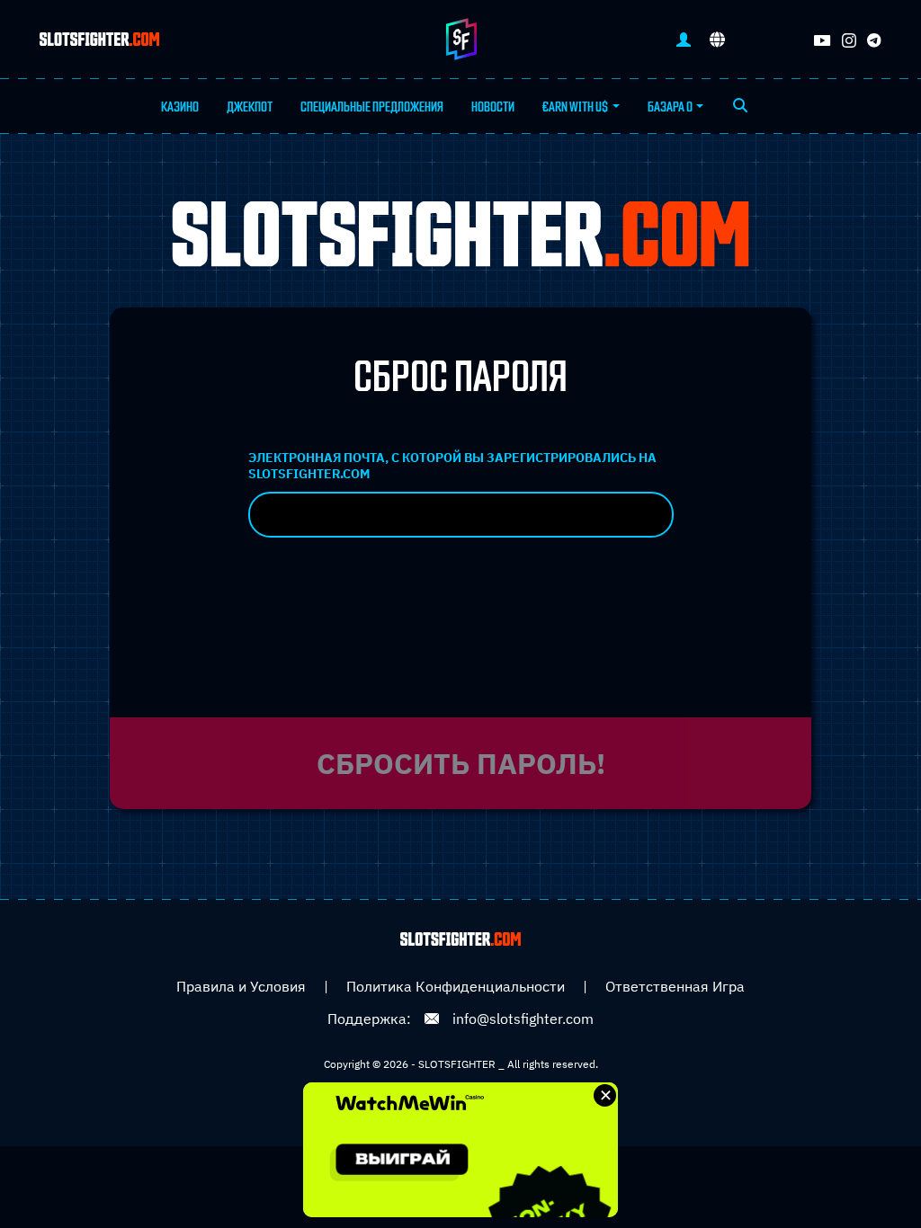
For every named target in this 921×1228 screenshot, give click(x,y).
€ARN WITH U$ (575, 107)
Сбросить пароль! (461, 763)
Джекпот (250, 107)
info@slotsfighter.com (523, 1018)
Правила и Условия (241, 986)
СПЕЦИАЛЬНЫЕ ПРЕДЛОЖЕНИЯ (371, 107)
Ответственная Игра (675, 986)
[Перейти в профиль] (683, 39)
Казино (180, 107)
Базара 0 (670, 107)
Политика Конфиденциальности (455, 986)
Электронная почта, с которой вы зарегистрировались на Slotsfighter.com (452, 465)
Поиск (740, 107)
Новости (492, 107)
